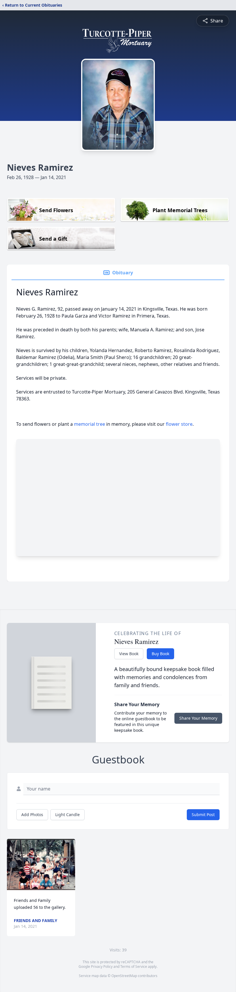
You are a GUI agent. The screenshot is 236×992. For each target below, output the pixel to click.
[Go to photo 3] (29, 884)
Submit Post (203, 814)
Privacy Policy (102, 966)
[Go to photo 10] (53, 884)
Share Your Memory (198, 718)
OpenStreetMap (124, 975)
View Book (128, 653)
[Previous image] (12, 864)
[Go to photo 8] (46, 884)
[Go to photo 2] (25, 884)
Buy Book (160, 653)
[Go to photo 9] (49, 884)
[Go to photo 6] (39, 884)
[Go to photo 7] (42, 884)
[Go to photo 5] (36, 884)
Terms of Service (133, 966)
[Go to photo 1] (21, 884)
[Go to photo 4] (32, 884)
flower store (179, 424)
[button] (41, 864)
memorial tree (89, 424)
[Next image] (69, 864)
